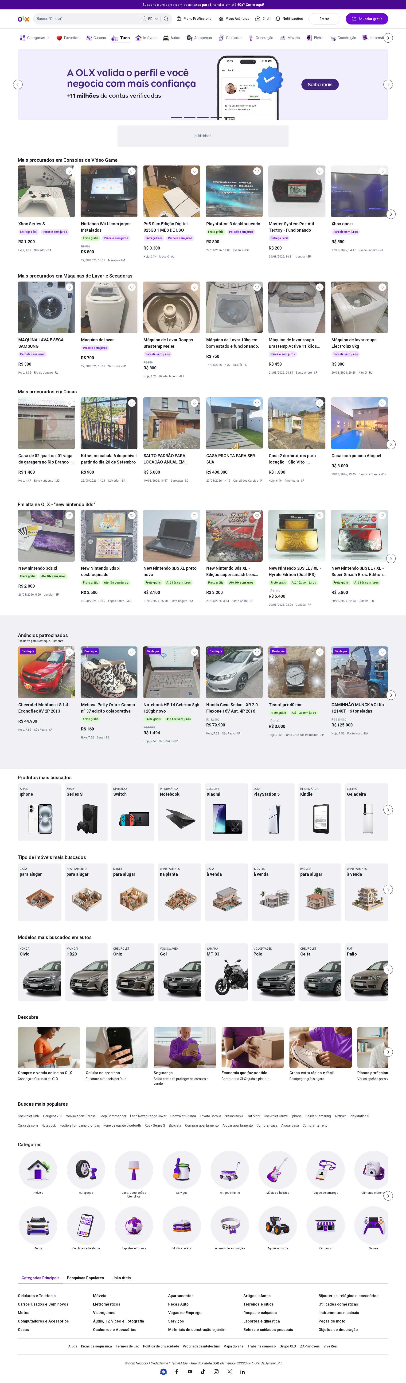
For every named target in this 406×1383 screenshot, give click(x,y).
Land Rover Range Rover (148, 1116)
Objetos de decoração (338, 1329)
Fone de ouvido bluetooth (122, 1125)
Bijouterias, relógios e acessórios (349, 1296)
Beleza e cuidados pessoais (268, 1329)
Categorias (36, 38)
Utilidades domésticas (338, 1304)
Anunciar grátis (371, 19)
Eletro (319, 38)
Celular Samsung (318, 1116)
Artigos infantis (257, 1296)
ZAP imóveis (310, 1346)
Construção (347, 38)
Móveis (293, 38)
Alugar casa (290, 1125)
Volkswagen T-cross (81, 1116)
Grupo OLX (288, 1346)
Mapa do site (233, 1346)
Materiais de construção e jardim (197, 1329)
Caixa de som (28, 1125)
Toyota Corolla (210, 1116)
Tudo (125, 37)
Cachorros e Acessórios (114, 1329)
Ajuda (72, 1346)
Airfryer (340, 1116)
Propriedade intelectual (201, 1346)
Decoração (264, 38)
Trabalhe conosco (261, 1346)
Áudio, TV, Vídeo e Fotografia (118, 1321)
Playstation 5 (359, 1116)
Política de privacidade (161, 1346)
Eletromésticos (106, 1304)
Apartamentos (181, 1296)
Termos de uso (127, 1346)
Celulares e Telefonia (37, 1296)
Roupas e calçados (260, 1312)
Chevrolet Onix (28, 1116)
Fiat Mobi (253, 1116)
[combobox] (102, 18)
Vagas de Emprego (185, 1312)
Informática (379, 38)
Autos (175, 38)
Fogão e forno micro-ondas (80, 1125)
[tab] (40, 1278)
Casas (23, 1329)
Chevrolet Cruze (276, 1116)
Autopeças (203, 38)
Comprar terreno (315, 1125)
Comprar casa (267, 1125)
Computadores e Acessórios (43, 1321)
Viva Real (331, 1346)
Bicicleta (175, 1125)
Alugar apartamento (238, 1125)
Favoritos (71, 38)
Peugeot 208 (52, 1116)
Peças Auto (178, 1304)
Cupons (100, 38)
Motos (23, 1312)
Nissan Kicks (234, 1116)
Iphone (297, 1116)
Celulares (234, 38)
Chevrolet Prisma (183, 1116)
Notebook (49, 1125)
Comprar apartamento (202, 1125)
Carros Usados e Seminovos (43, 1304)
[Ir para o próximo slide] (391, 214)
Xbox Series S (155, 1125)
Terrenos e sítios (258, 1304)
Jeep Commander (112, 1116)
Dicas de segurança (96, 1346)
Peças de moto (332, 1321)
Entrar (324, 19)
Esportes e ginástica (261, 1321)
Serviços (176, 1321)
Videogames (104, 1312)
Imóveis (149, 38)
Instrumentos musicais (339, 1312)
